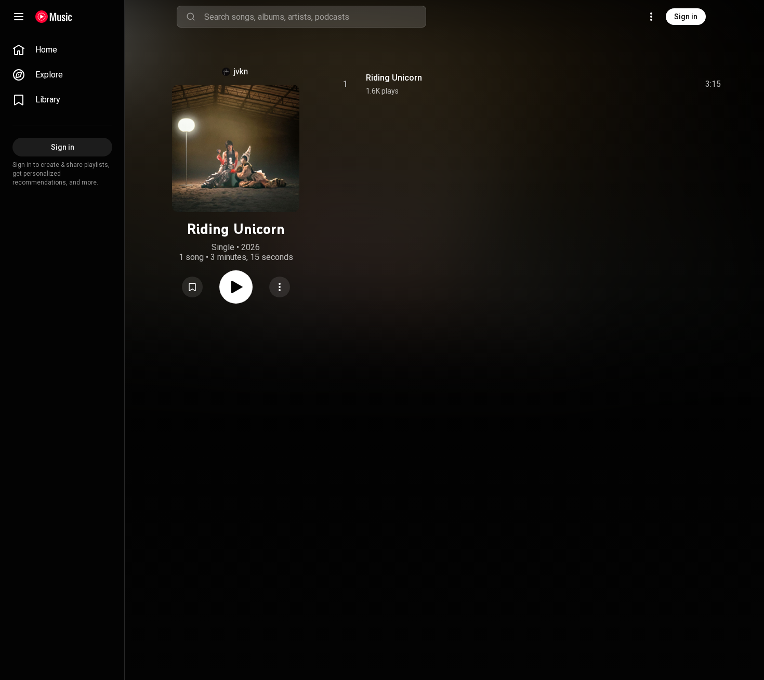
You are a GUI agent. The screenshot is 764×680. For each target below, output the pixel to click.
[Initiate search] (190, 16)
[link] (62, 49)
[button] (192, 287)
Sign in (685, 16)
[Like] (634, 84)
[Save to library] (192, 287)
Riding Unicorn (394, 78)
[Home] (53, 16)
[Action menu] (279, 287)
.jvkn (240, 71)
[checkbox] (713, 84)
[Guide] (18, 16)
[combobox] (315, 16)
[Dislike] (654, 84)
